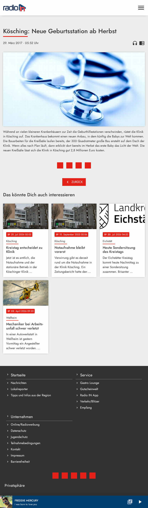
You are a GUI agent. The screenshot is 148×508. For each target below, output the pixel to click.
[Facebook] (65, 475)
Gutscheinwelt (89, 389)
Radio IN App (89, 395)
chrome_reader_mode (142, 43)
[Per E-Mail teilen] (88, 165)
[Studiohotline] (92, 475)
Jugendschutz (19, 437)
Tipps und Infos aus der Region (31, 395)
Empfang (86, 407)
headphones (135, 43)
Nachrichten (18, 383)
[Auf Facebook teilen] (60, 165)
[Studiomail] (55, 475)
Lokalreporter (19, 389)
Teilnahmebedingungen (25, 443)
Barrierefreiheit (20, 461)
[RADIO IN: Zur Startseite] (69, 8)
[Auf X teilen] (69, 165)
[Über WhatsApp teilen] (79, 165)
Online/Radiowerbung (25, 424)
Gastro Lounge (89, 383)
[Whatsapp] (83, 475)
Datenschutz (18, 430)
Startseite (18, 375)
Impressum (17, 455)
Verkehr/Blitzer (89, 401)
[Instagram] (74, 475)
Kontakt (15, 449)
